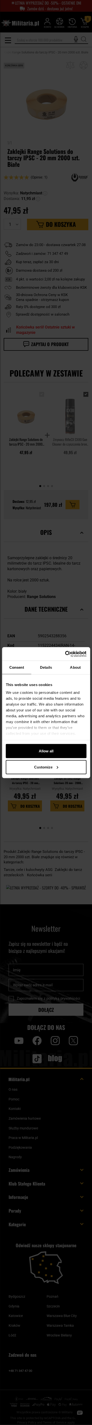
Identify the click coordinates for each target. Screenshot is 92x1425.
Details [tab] (46, 667)
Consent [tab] (16, 667)
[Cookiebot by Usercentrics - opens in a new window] (65, 654)
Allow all (46, 751)
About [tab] (75, 667)
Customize (43, 767)
